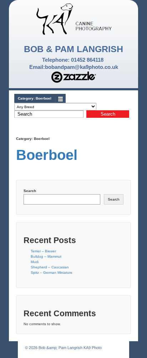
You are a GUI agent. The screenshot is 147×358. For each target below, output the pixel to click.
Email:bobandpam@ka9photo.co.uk (73, 67)
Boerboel (46, 155)
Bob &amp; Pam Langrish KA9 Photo (69, 348)
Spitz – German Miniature (51, 272)
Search (30, 191)
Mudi (35, 262)
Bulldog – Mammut (46, 256)
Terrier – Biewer (43, 251)
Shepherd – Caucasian (50, 267)
